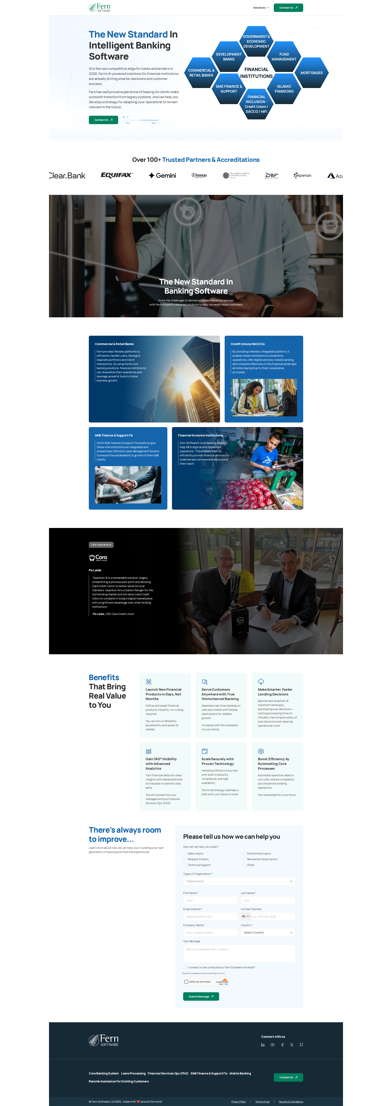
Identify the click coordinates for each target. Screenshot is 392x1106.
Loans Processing (133, 1073)
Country (247, 925)
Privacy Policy (239, 1101)
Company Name (194, 925)
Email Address (193, 909)
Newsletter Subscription (262, 859)
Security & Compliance (291, 1101)
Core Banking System (104, 1073)
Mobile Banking (240, 1073)
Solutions (259, 7)
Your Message (191, 941)
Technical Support (199, 865)
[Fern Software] (99, 8)
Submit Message (199, 996)
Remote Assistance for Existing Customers (119, 1081)
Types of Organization (198, 873)
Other (250, 865)
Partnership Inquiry (259, 853)
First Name (190, 893)
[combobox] (246, 916)
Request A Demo (198, 859)
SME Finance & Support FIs (209, 1073)
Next (154, 123)
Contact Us (286, 7)
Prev (128, 123)
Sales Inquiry (196, 853)
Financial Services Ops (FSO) (168, 1073)
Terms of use (262, 1101)
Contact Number (251, 909)
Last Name (248, 893)
